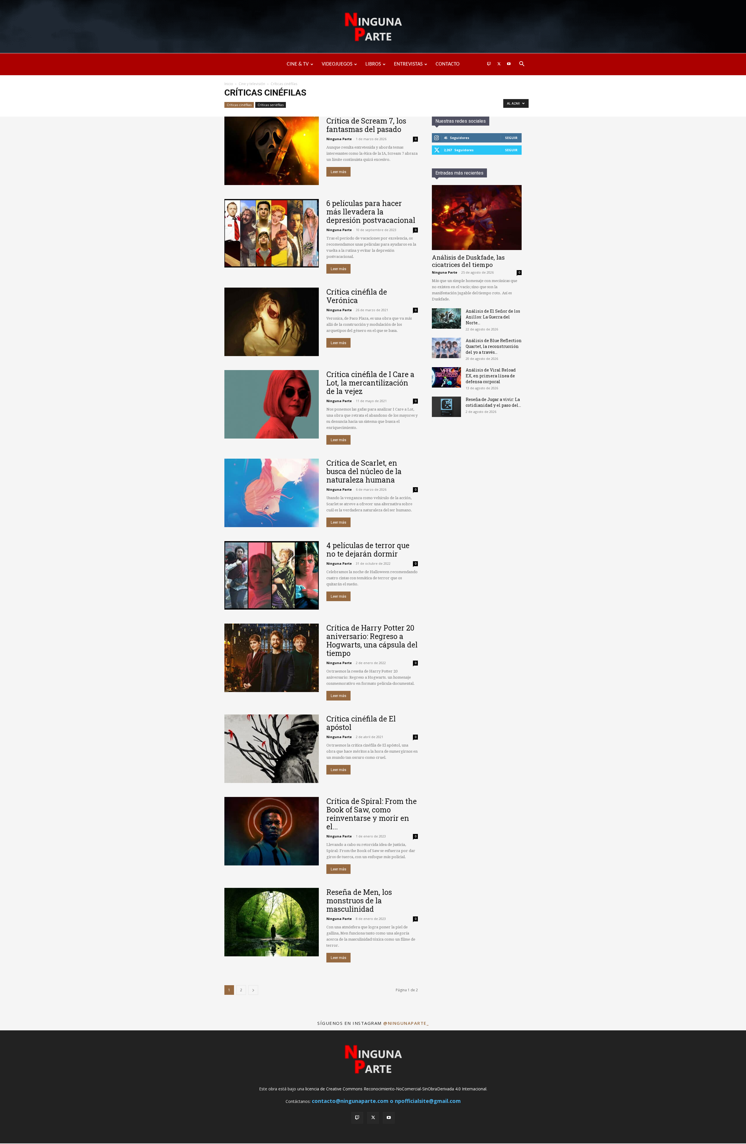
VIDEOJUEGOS (337, 64)
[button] (522, 64)
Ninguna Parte (339, 139)
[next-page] (253, 990)
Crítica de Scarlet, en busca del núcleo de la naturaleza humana (364, 471)
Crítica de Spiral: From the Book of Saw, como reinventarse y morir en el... (371, 813)
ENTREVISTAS (408, 64)
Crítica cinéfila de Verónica (356, 296)
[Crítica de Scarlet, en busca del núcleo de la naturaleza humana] (271, 493)
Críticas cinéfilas (239, 105)
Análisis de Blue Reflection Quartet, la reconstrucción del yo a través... (494, 346)
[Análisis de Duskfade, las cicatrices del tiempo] (477, 217)
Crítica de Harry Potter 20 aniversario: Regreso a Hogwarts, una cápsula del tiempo (372, 640)
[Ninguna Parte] (373, 27)
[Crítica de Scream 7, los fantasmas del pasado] (271, 151)
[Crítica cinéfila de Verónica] (271, 322)
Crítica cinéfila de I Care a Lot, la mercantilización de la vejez (370, 382)
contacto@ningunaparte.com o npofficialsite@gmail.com (386, 1100)
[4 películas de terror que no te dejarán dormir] (271, 575)
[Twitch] (489, 64)
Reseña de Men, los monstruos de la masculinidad (359, 900)
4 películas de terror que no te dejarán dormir (367, 550)
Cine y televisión (252, 83)
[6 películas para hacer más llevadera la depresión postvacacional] (271, 233)
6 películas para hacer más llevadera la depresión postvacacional (370, 211)
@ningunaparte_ (406, 1023)
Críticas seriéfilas (271, 105)
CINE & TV (298, 64)
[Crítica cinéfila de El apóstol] (271, 748)
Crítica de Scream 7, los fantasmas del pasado (366, 125)
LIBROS (373, 64)
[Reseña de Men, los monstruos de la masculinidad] (271, 922)
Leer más (338, 172)
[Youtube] (508, 64)
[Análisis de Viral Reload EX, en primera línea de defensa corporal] (446, 377)
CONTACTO (448, 64)
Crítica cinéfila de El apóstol (361, 723)
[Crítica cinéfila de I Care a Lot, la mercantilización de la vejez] (271, 404)
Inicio (228, 83)
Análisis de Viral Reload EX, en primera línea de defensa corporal (491, 375)
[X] (499, 64)
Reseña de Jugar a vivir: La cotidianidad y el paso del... (493, 402)
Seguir (511, 137)
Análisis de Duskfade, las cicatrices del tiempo (468, 261)
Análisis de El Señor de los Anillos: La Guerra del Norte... (493, 316)
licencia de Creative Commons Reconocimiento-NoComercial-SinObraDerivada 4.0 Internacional (395, 1089)
